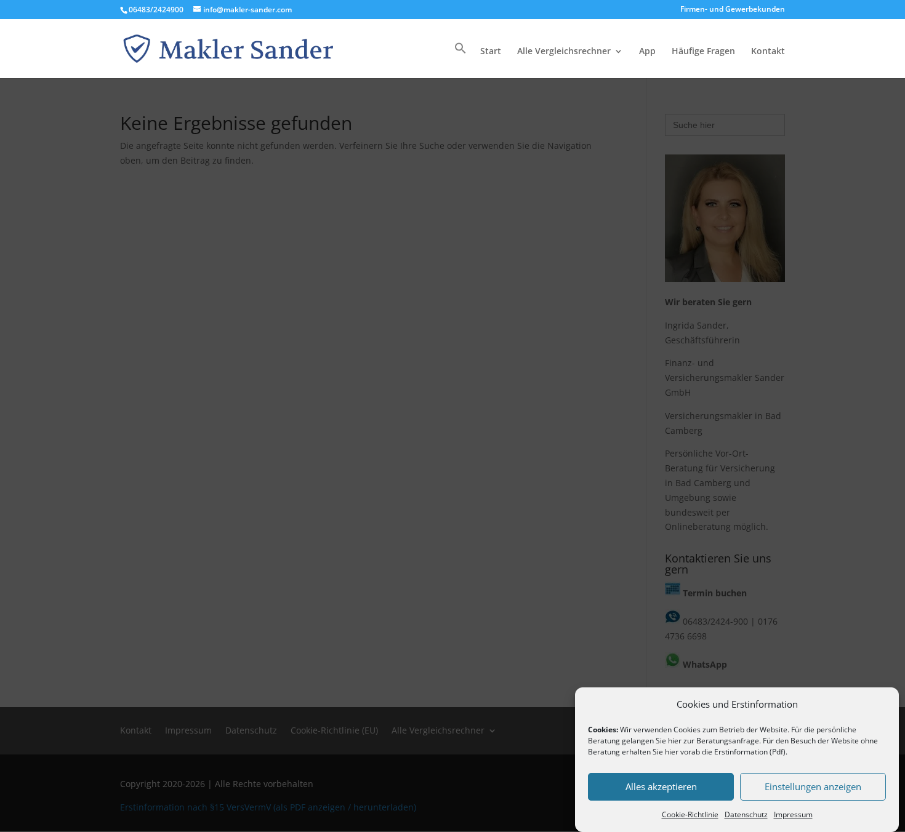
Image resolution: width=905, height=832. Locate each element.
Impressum (793, 814)
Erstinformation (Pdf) (750, 751)
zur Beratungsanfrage (721, 740)
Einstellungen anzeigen (813, 787)
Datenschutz (746, 814)
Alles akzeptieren (661, 787)
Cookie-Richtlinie (690, 814)
